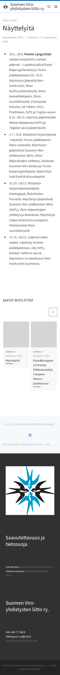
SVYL (21, 37)
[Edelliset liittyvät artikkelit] (44, 312)
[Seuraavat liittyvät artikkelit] (53, 312)
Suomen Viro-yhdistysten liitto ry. (30, 665)
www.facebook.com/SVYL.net (21, 640)
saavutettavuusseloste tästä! (36, 566)
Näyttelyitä (13, 360)
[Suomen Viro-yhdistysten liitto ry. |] (5, 6)
